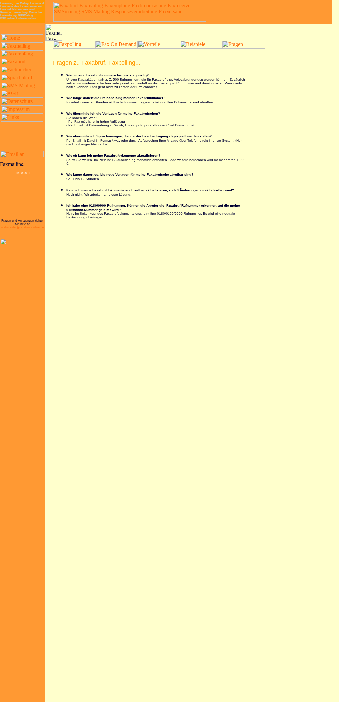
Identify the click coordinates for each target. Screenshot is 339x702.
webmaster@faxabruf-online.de (22, 227)
